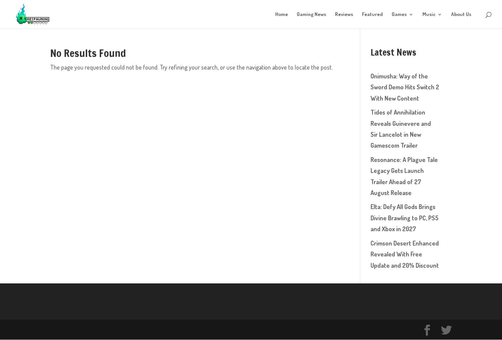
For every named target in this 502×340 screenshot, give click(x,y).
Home (281, 14)
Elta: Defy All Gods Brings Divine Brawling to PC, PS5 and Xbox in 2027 (404, 218)
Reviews (344, 14)
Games (399, 14)
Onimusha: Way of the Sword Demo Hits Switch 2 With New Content (405, 87)
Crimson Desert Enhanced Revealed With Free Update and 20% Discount (405, 254)
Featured (372, 14)
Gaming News (311, 14)
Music (428, 14)
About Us (461, 14)
